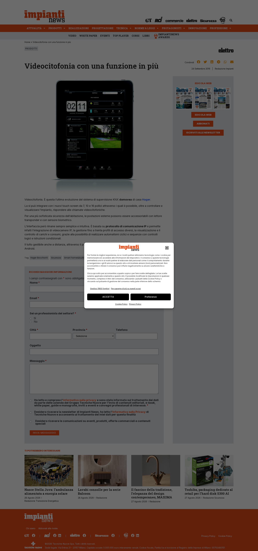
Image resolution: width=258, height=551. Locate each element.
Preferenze (151, 296)
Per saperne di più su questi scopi (126, 288)
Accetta (108, 296)
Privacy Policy (135, 304)
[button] (166, 247)
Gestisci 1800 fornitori (99, 288)
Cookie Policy (121, 304)
